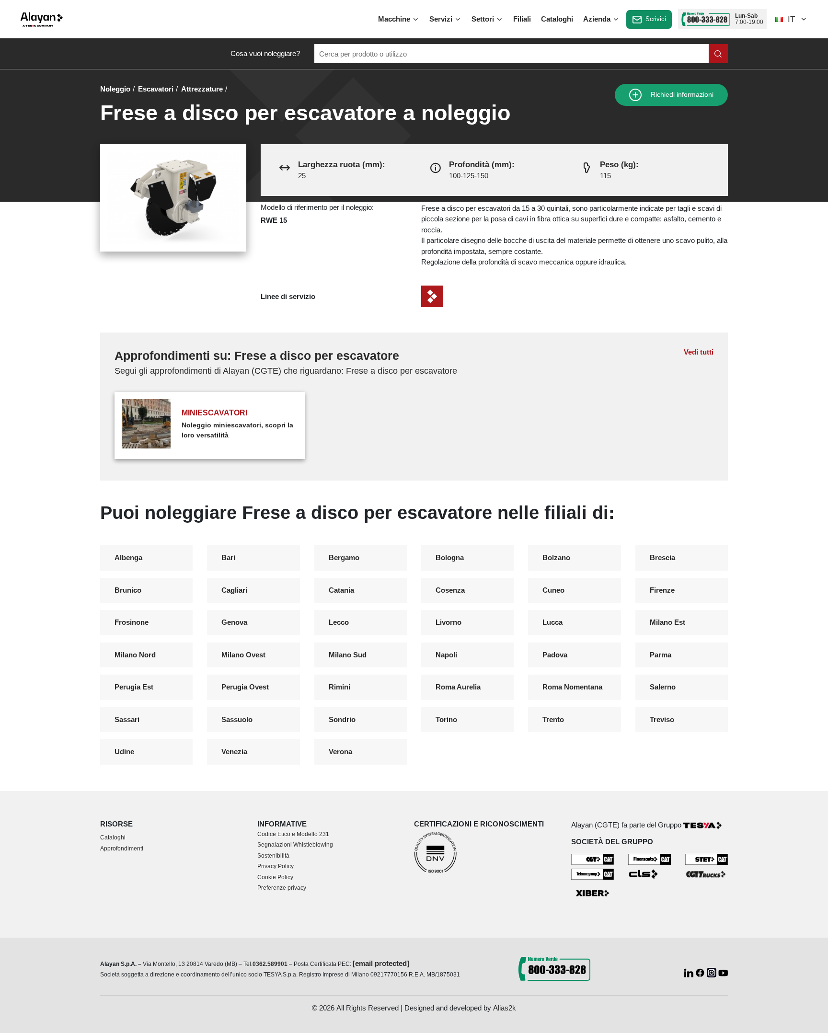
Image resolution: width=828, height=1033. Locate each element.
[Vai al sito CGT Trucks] (706, 873)
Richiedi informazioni (681, 94)
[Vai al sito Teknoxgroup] (592, 873)
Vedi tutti (698, 352)
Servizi (441, 19)
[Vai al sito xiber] (592, 894)
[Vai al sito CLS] (649, 873)
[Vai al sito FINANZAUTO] (649, 858)
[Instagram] (712, 972)
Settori (484, 19)
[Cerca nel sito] (718, 53)
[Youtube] (723, 972)
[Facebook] (701, 972)
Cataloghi (557, 19)
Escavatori (155, 89)
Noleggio (115, 89)
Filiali (522, 19)
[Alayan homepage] (42, 19)
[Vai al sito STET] (706, 858)
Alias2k (504, 1008)
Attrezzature (202, 89)
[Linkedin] (689, 972)
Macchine (395, 19)
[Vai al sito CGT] (592, 858)
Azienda (597, 19)
